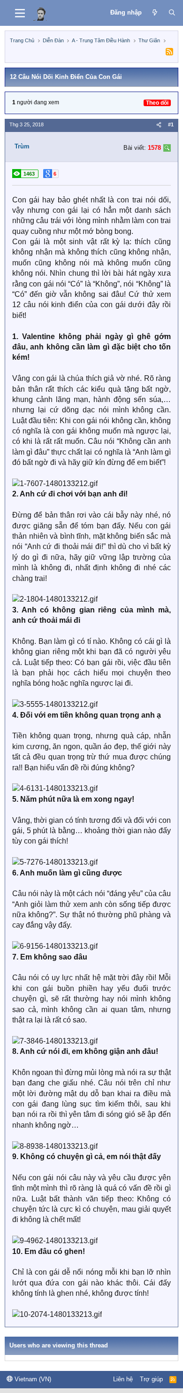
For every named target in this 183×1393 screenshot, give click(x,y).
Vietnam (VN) (32, 1379)
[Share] (159, 125)
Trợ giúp (151, 1379)
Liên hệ (123, 1379)
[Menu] (20, 13)
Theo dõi (157, 103)
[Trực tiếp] (155, 13)
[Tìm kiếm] (172, 13)
